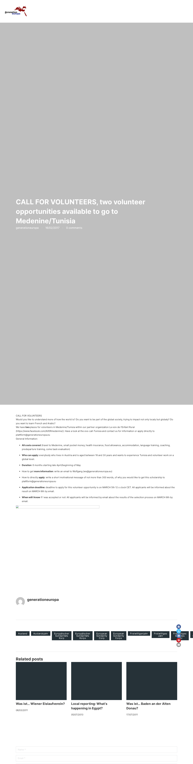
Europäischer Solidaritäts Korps (82, 636)
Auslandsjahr (40, 633)
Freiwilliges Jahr (160, 634)
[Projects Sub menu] (141, 11)
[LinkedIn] (178, 635)
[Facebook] (178, 626)
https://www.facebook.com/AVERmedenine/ (40, 431)
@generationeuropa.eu (37, 434)
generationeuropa (43, 599)
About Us (120, 11)
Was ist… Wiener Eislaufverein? (40, 704)
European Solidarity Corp (101, 636)
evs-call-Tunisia (92, 431)
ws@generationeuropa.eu (97, 471)
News (169, 11)
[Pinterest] (178, 640)
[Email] (178, 645)
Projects (133, 11)
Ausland (22, 633)
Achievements (154, 11)
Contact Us (182, 11)
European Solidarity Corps (118, 636)
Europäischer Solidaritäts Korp (61, 636)
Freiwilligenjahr (139, 633)
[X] (178, 631)
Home (107, 11)
